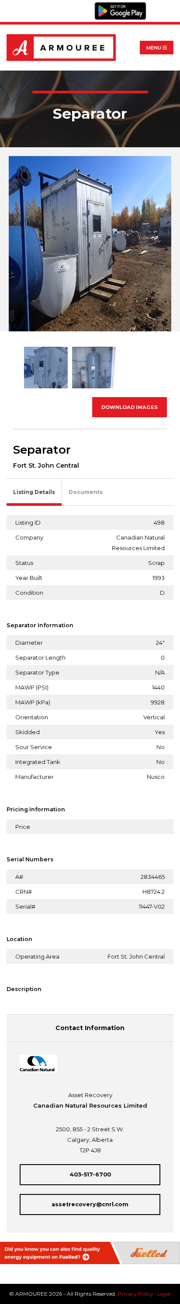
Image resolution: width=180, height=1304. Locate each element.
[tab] (34, 492)
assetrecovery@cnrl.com (90, 1204)
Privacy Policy (135, 1293)
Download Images (129, 407)
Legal (164, 1293)
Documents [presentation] (86, 492)
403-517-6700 (90, 1174)
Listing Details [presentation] (34, 492)
